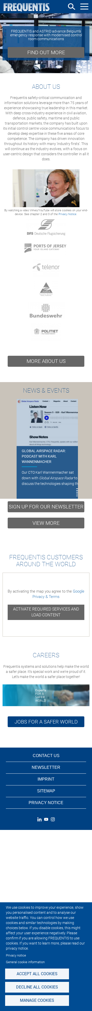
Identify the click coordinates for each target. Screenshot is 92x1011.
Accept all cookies (37, 973)
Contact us (46, 755)
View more (46, 523)
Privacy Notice (46, 803)
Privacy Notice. (68, 214)
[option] (46, 43)
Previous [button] (6, 43)
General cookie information (25, 962)
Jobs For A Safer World (46, 722)
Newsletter (46, 767)
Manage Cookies (37, 1000)
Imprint (46, 779)
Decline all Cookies (37, 987)
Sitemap (46, 791)
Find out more (46, 52)
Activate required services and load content (46, 612)
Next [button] (86, 43)
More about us (46, 361)
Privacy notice (16, 955)
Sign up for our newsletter (46, 507)
